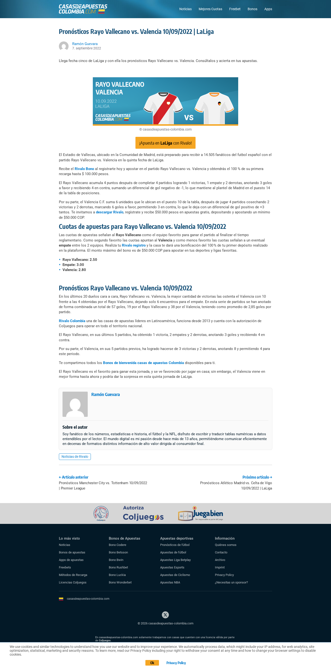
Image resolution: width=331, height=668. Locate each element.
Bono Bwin (116, 560)
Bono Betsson (118, 552)
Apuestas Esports (172, 567)
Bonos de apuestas (72, 552)
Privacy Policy (224, 575)
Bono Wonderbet (120, 582)
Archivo (220, 560)
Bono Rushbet (118, 567)
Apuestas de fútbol (173, 552)
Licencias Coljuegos (73, 582)
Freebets (65, 567)
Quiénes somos (225, 545)
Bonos (252, 9)
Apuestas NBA (170, 582)
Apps (268, 9)
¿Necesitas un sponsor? (231, 582)
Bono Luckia (117, 575)
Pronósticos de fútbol (174, 545)
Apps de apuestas (71, 560)
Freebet (235, 9)
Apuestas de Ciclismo (175, 575)
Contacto (221, 552)
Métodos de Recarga (73, 575)
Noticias (185, 9)
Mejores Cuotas (210, 9)
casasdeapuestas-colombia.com (88, 598)
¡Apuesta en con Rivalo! (165, 143)
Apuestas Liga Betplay (175, 560)
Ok (152, 663)
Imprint (220, 567)
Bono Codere (117, 545)
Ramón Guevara (105, 394)
